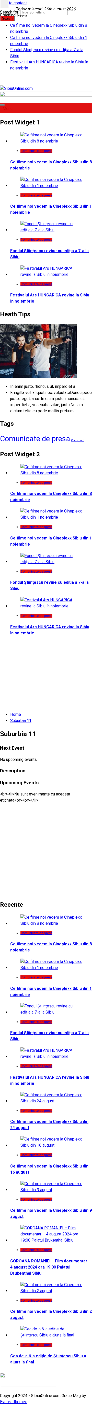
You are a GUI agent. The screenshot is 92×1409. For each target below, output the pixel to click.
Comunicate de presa (36, 151)
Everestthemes (13, 1401)
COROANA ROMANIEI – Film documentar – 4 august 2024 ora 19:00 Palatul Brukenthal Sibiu (50, 1267)
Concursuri (77, 440)
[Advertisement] (46, 849)
